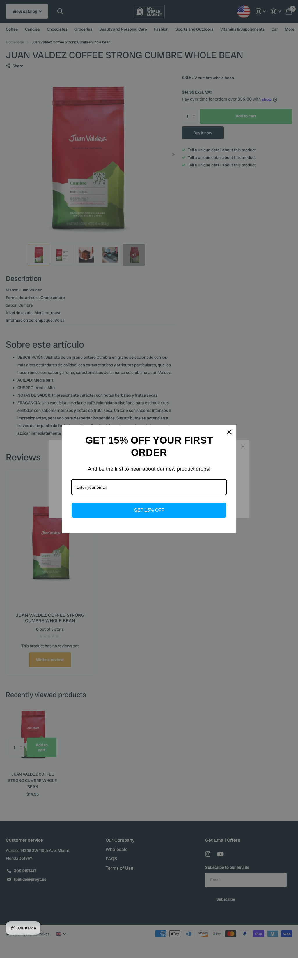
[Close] (229, 432)
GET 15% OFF (149, 510)
